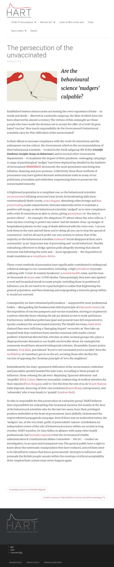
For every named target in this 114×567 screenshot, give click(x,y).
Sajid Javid (94, 324)
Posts (90, 22)
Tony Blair (25, 349)
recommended (16, 196)
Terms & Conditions (52, 563)
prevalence (83, 268)
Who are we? (46, 22)
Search (33, 31)
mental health (71, 273)
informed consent (90, 307)
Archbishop (14, 354)
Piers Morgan (32, 383)
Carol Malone (98, 383)
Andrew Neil (66, 392)
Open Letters (17, 31)
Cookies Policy (15, 563)
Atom (12, 550)
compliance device (43, 256)
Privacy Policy (33, 563)
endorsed (59, 239)
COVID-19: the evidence (22, 22)
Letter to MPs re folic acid (71, 22)
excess (31, 277)
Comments (16, 553)
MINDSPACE (33, 166)
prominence (75, 213)
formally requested (41, 435)
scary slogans (52, 200)
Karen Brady (74, 388)
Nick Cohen (28, 379)
